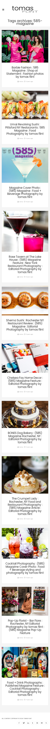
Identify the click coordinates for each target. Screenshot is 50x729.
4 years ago (29, 201)
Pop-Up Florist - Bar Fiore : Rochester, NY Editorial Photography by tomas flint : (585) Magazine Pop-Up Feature (25, 627)
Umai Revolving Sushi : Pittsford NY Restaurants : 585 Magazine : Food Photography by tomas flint (25, 129)
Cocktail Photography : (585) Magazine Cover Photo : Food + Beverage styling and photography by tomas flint (25, 568)
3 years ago (29, 81)
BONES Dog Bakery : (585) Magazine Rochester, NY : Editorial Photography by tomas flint (25, 437)
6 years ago (29, 638)
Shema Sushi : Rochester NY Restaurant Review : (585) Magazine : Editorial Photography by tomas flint (25, 324)
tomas (21, 81)
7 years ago (29, 700)
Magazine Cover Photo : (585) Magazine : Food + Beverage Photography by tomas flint (25, 192)
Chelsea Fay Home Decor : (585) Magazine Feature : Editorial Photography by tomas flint (25, 382)
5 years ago (29, 334)
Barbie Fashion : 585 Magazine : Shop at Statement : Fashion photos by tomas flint (24, 72)
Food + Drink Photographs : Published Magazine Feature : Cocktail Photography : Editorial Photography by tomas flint (25, 689)
